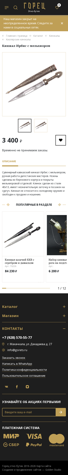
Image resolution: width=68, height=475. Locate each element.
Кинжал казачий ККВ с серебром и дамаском (19, 261)
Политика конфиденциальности (24, 370)
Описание (9, 161)
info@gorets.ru (17, 350)
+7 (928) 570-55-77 (17, 337)
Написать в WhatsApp (17, 364)
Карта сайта (43, 466)
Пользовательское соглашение (23, 376)
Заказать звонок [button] (13, 358)
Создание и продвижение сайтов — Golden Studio (31, 469)
